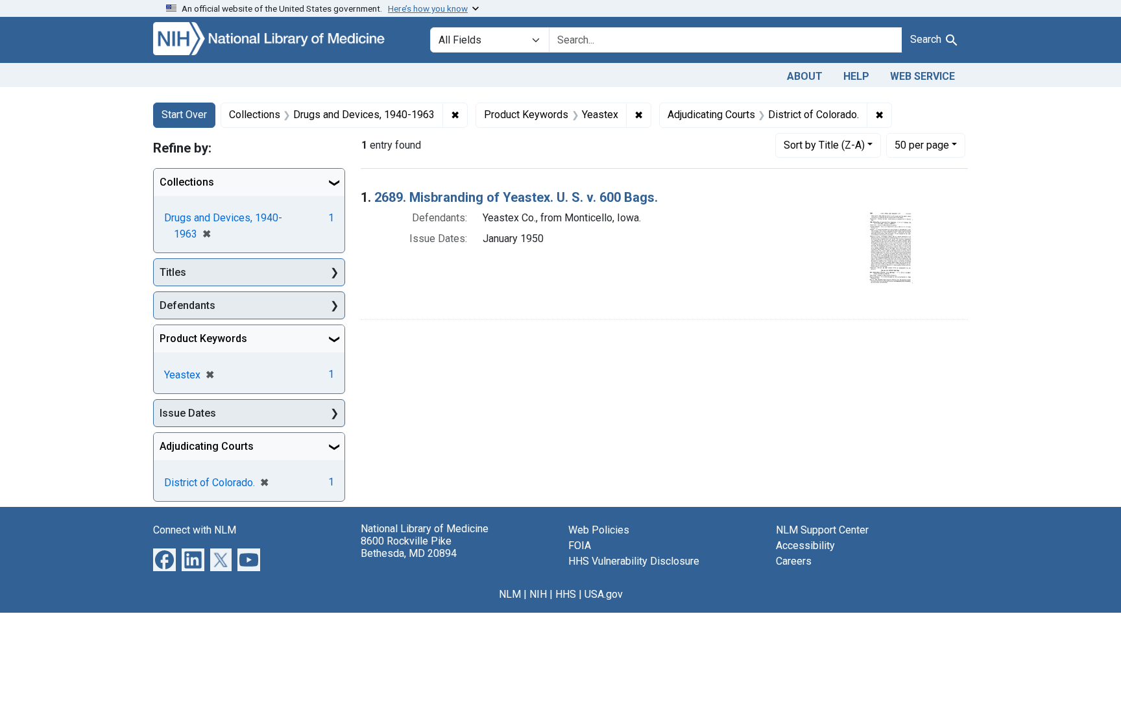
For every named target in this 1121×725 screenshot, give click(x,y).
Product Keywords (203, 338)
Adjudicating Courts (207, 446)
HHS (565, 594)
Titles (173, 272)
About (805, 76)
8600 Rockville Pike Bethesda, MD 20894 (409, 547)
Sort (824, 145)
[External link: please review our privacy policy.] (164, 559)
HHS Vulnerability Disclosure (633, 561)
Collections (187, 182)
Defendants (187, 305)
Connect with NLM (194, 530)
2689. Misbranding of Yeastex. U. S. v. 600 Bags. (516, 197)
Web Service (922, 76)
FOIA (579, 545)
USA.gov (604, 594)
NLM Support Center (822, 530)
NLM (510, 594)
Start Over (184, 114)
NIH (538, 594)
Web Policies (598, 530)
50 (922, 144)
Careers (794, 561)
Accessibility (805, 545)
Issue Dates (188, 413)
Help (856, 76)
